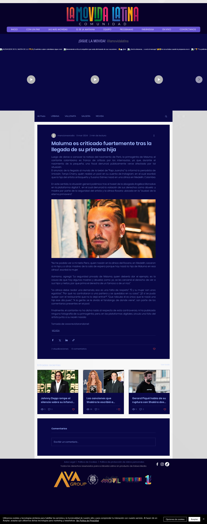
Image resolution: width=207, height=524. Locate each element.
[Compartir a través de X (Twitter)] (59, 340)
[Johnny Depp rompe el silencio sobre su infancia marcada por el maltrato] (57, 381)
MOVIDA (100, 116)
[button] (166, 116)
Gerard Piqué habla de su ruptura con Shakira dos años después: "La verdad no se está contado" (149, 400)
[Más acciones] (154, 135)
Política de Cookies (87, 462)
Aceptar (194, 519)
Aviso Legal (70, 462)
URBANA (55, 116)
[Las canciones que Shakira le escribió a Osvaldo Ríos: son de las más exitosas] (103, 381)
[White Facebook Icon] (157, 464)
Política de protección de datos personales (122, 462)
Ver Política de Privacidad (87, 520)
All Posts (41, 116)
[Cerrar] (203, 519)
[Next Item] (198, 79)
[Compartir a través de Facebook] (52, 340)
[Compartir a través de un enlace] (73, 340)
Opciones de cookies (175, 519)
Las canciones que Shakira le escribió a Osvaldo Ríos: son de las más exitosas (102, 400)
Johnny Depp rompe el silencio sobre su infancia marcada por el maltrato (57, 400)
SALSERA (86, 116)
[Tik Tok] (167, 464)
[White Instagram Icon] (162, 464)
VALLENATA (70, 116)
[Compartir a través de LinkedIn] (66, 340)
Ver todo (165, 364)
